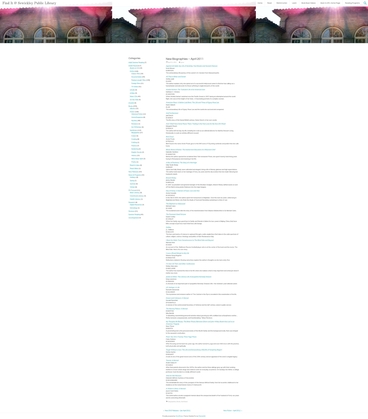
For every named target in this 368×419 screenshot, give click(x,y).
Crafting (134, 142)
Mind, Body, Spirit (137, 159)
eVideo (132, 93)
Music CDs (133, 96)
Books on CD (134, 68)
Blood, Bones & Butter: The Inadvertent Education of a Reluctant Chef (190, 150)
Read (269, 3)
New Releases (134, 172)
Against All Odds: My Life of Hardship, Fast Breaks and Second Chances (191, 66)
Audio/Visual (133, 66)
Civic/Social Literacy (137, 196)
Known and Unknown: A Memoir (177, 298)
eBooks (132, 108)
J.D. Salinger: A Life (172, 287)
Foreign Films (135, 83)
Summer (133, 184)
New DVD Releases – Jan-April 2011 (176, 410)
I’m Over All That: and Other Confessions (180, 264)
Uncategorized (134, 218)
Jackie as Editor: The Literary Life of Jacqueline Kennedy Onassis (188, 277)
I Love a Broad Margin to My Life (177, 253)
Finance (134, 146)
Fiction (132, 112)
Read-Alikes (134, 168)
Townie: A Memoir (172, 360)
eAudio (132, 90)
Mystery (134, 120)
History (133, 155)
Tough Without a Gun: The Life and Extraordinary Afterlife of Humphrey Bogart (194, 350)
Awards (131, 103)
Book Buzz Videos (308, 3)
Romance (134, 124)
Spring (132, 180)
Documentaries (136, 77)
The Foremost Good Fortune (176, 214)
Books (179, 401)
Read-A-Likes (135, 165)
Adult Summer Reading (136, 62)
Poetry (133, 162)
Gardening (134, 149)
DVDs (132, 71)
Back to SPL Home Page (330, 3)
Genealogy (133, 208)
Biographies (172, 401)
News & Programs (135, 175)
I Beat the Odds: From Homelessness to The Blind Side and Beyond (189, 240)
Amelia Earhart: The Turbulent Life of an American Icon (185, 89)
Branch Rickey (171, 178)
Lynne (182, 62)
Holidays (133, 177)
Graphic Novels (136, 152)
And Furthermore (172, 113)
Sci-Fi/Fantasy (136, 127)
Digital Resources (136, 205)
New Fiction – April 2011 (232, 410)
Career (133, 136)
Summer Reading (134, 214)
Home (260, 3)
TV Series (134, 86)
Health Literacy (135, 199)
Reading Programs (352, 3)
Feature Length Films (138, 80)
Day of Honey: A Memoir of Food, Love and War (183, 191)
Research (132, 202)
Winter (132, 187)
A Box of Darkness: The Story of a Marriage (181, 162)
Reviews (132, 211)
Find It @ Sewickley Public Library (29, 3)
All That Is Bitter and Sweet (176, 77)
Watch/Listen (281, 3)
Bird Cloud (169, 137)
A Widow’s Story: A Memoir (176, 388)
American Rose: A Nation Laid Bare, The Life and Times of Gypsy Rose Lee (192, 102)
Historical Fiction (137, 114)
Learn (294, 3)
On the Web (134, 100)
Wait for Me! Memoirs (173, 376)
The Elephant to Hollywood (175, 204)
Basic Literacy (135, 192)
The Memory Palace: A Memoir (177, 309)
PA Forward (133, 190)
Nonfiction (184, 401)
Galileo (168, 227)
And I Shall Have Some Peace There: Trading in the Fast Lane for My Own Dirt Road (195, 124)
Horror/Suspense (137, 117)
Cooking (134, 139)
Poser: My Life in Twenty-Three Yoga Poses (181, 337)
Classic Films (135, 73)
